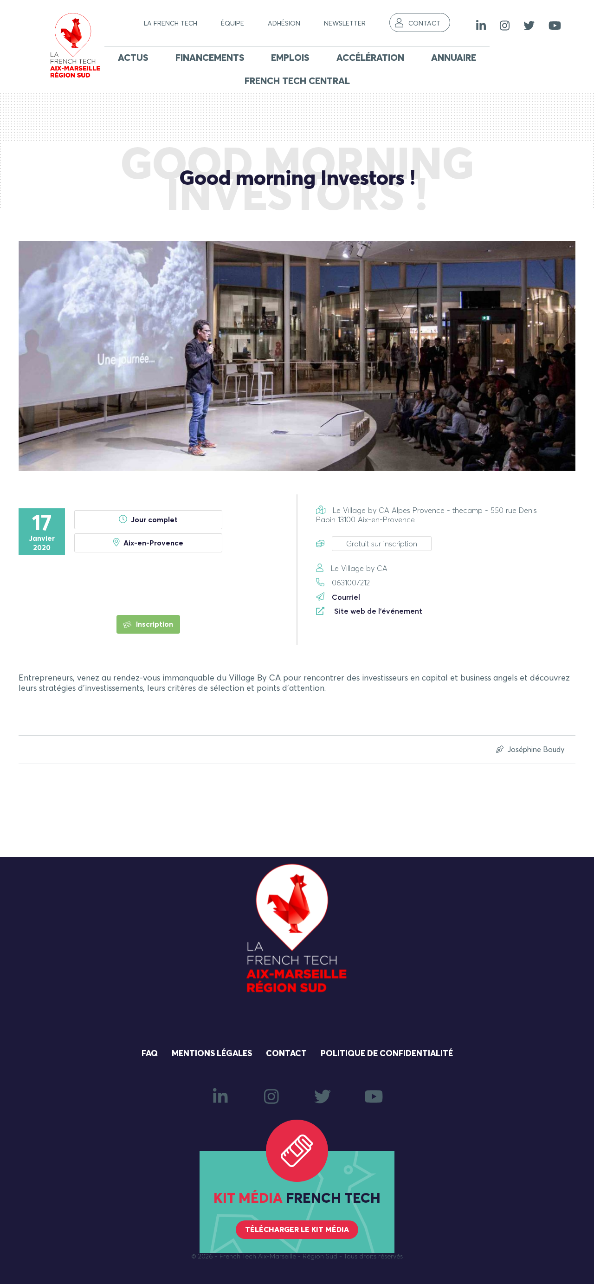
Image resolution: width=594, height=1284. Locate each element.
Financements (210, 58)
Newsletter (345, 23)
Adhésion (284, 23)
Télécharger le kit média (297, 1229)
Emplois (290, 58)
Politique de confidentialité (387, 1054)
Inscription (153, 624)
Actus (133, 58)
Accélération (370, 58)
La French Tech (170, 23)
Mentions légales (212, 1054)
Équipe (232, 23)
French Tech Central (297, 81)
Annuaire (453, 58)
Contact (424, 23)
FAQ (150, 1054)
